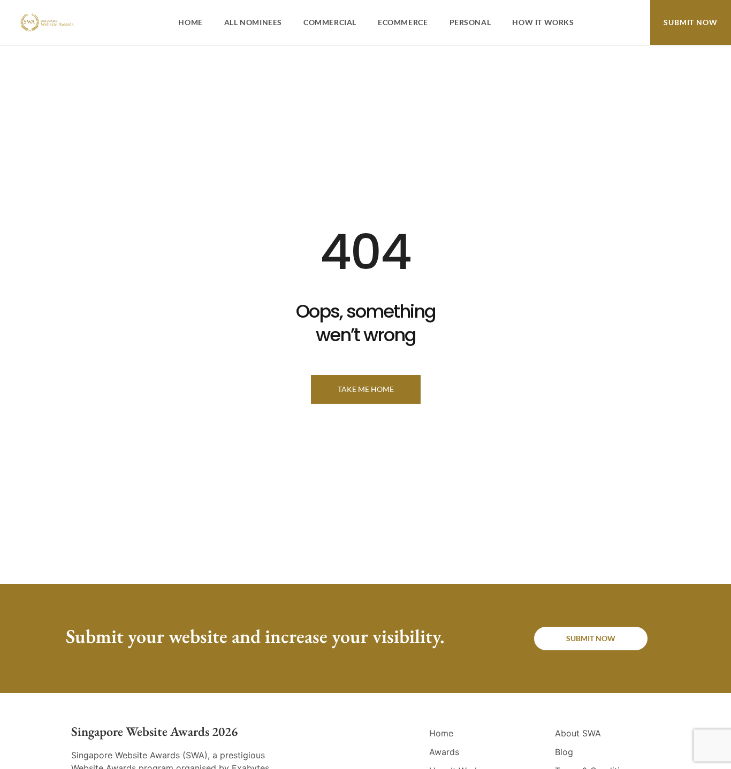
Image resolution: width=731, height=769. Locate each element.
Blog (564, 752)
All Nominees (253, 22)
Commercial (329, 22)
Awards (444, 752)
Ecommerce (403, 22)
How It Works (543, 22)
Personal (470, 22)
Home (190, 22)
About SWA (578, 733)
